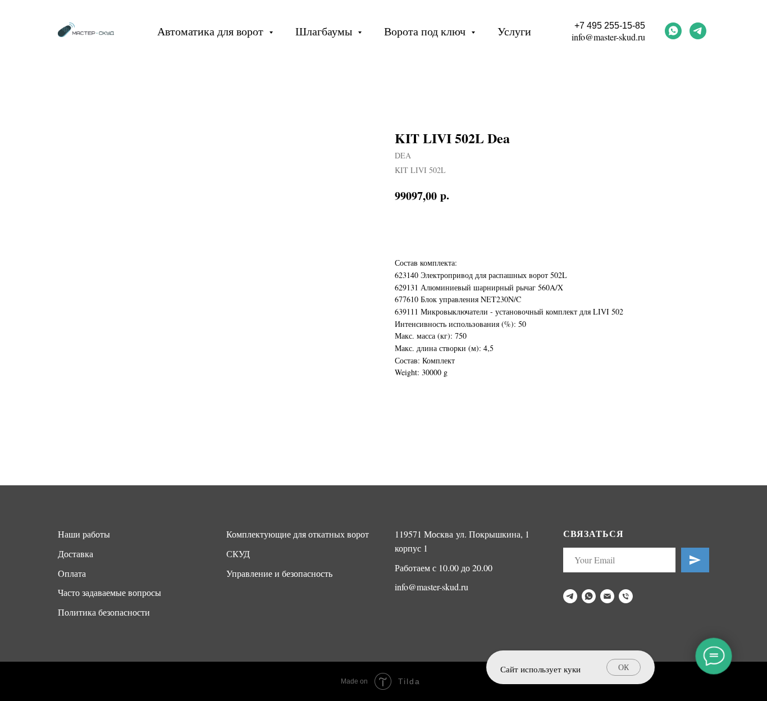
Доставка (75, 553)
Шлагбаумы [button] (325, 31)
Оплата (72, 573)
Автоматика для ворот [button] (211, 31)
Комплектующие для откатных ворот (297, 534)
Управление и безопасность (279, 573)
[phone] (626, 596)
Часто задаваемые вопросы (109, 592)
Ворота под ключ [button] (426, 31)
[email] (607, 596)
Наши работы (84, 534)
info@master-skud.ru (608, 37)
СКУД (238, 553)
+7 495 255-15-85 (609, 25)
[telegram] (698, 30)
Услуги (514, 31)
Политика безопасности (104, 612)
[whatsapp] (673, 30)
